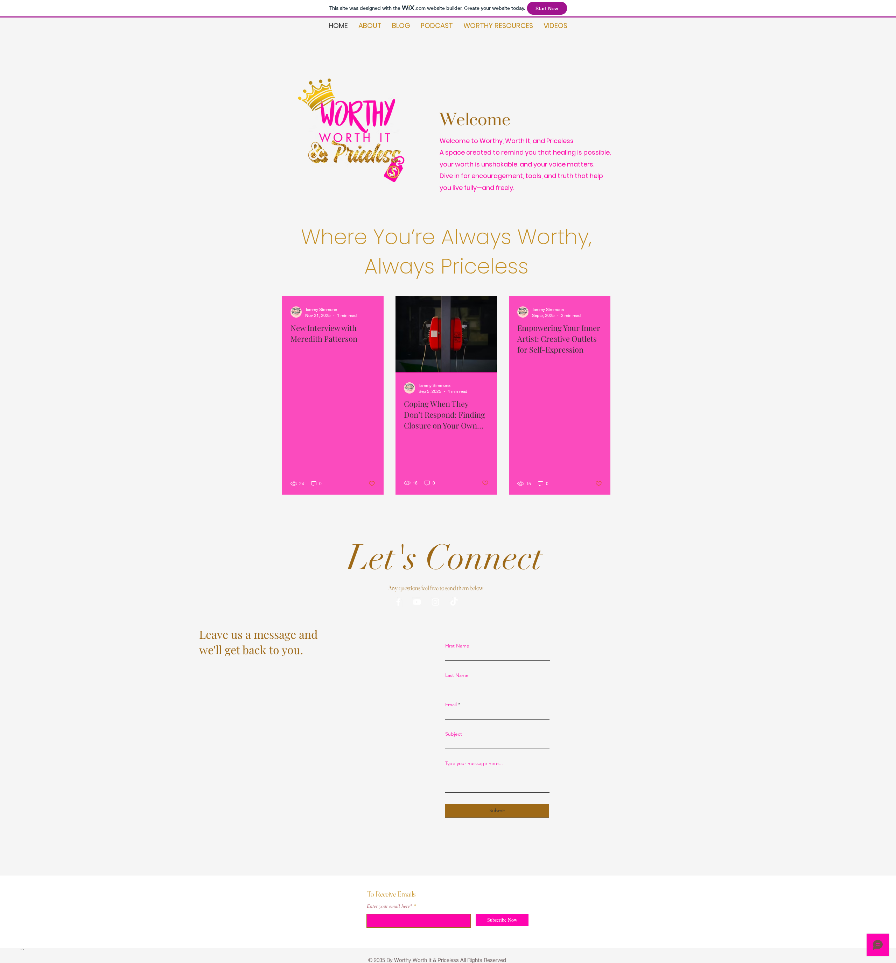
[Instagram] (435, 602)
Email (451, 704)
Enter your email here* (389, 906)
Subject (453, 733)
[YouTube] (417, 602)
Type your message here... (474, 763)
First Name (457, 645)
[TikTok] (454, 602)
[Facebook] (398, 602)
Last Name (457, 675)
